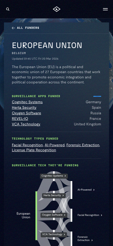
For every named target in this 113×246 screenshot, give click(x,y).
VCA (52, 234)
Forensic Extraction (82, 145)
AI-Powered (55, 145)
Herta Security (24, 108)
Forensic (84, 239)
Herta (52, 195)
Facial (88, 215)
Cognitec (52, 176)
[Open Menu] (105, 9)
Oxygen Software (26, 113)
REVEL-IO (20, 119)
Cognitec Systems (27, 102)
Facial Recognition (27, 145)
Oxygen (52, 215)
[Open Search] (8, 9)
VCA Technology (26, 124)
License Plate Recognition (34, 150)
